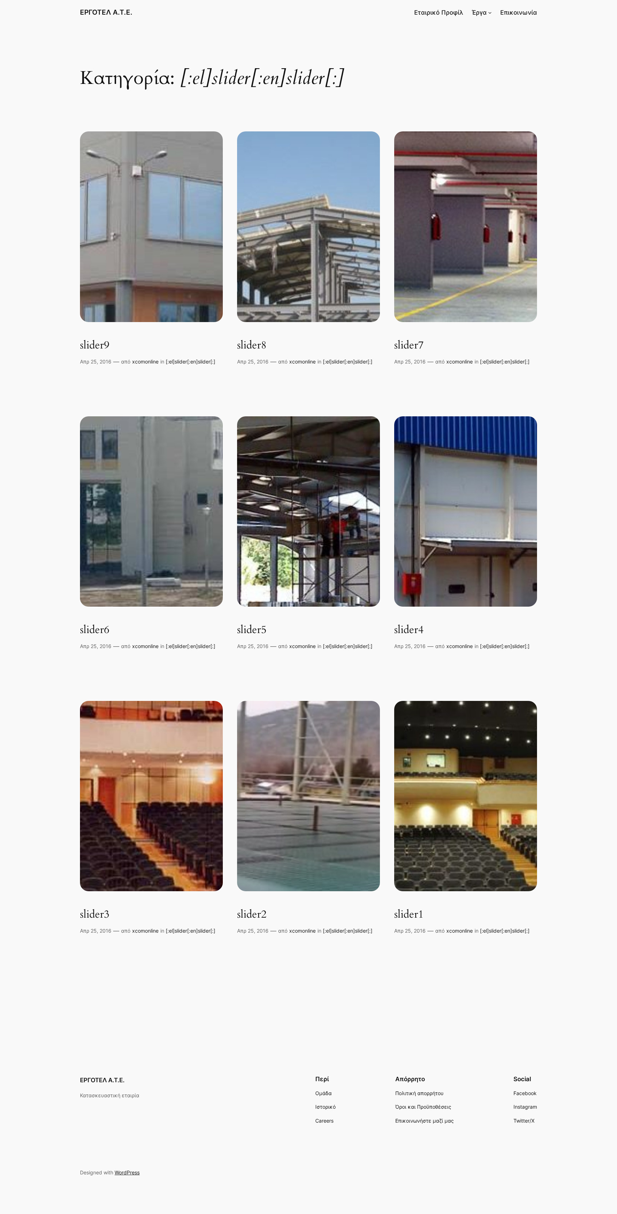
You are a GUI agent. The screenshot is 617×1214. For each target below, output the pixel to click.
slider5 (251, 630)
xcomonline (145, 361)
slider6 (94, 630)
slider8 (251, 345)
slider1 (408, 914)
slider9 (94, 345)
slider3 (94, 914)
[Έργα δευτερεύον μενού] (490, 12)
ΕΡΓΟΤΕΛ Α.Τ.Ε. (106, 12)
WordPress (127, 1172)
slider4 (408, 630)
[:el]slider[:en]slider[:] (190, 361)
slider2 (251, 914)
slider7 (408, 345)
